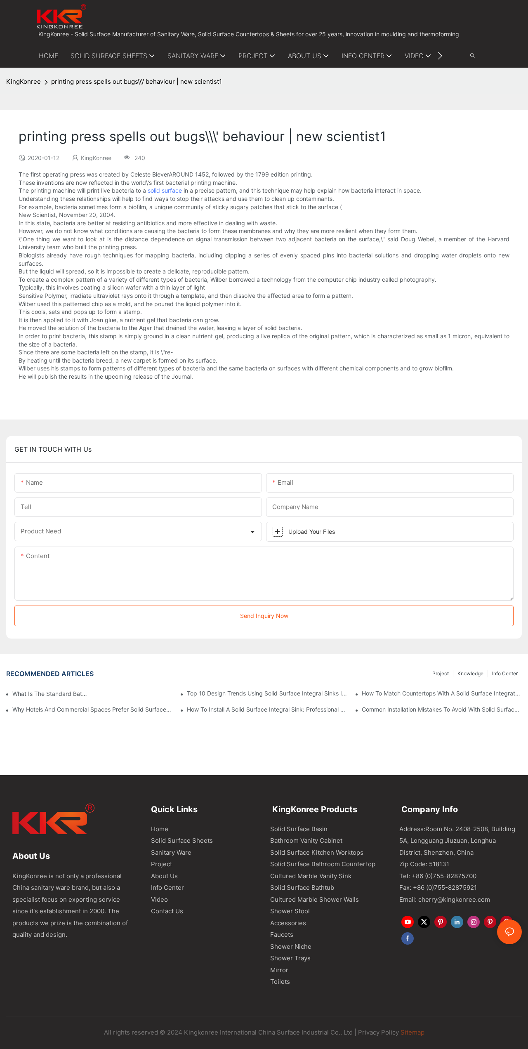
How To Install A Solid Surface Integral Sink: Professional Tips (267, 709)
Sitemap (411, 1032)
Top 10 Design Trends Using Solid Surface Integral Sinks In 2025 (267, 693)
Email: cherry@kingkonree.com (444, 899)
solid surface (165, 190)
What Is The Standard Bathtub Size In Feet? (51, 693)
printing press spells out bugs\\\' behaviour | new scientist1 (136, 81)
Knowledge (470, 673)
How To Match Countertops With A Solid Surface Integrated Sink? (442, 693)
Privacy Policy (378, 1032)
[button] (440, 55)
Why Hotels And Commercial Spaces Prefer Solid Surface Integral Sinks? (92, 709)
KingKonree (23, 81)
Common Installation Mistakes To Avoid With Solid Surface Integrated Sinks (442, 709)
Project (440, 673)
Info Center (505, 673)
